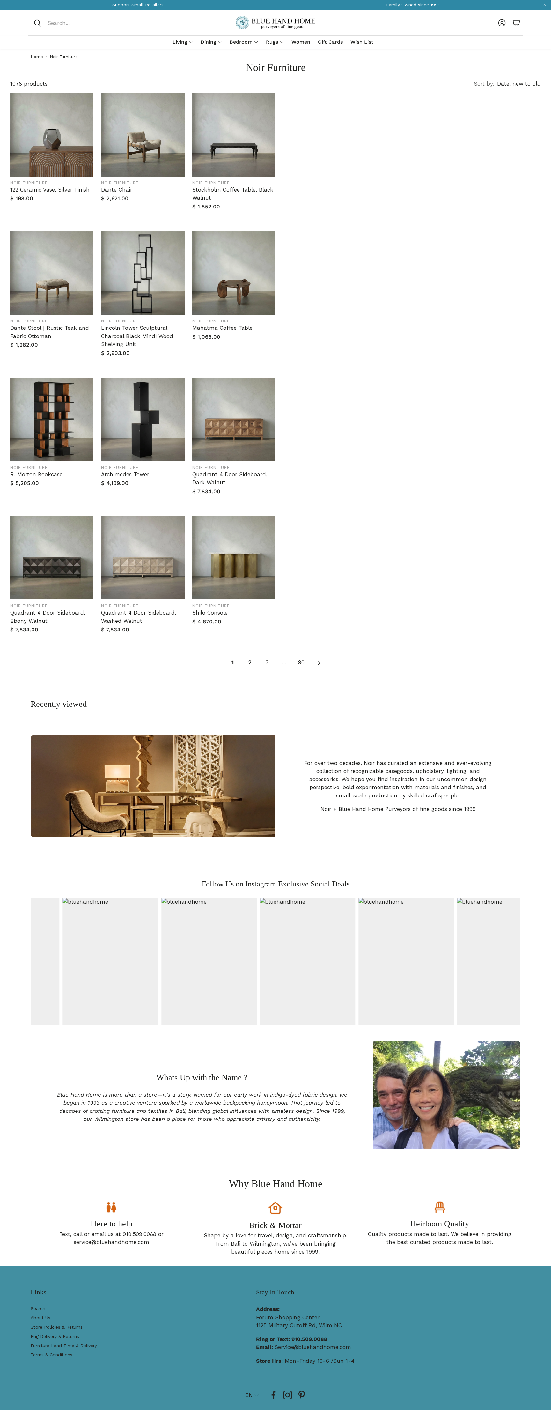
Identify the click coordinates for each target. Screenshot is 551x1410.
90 (301, 662)
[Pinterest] (301, 1395)
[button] (76, 23)
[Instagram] (287, 1395)
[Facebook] (273, 1395)
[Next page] (319, 663)
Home (37, 56)
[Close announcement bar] (544, 5)
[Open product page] (51, 134)
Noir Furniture (64, 56)
